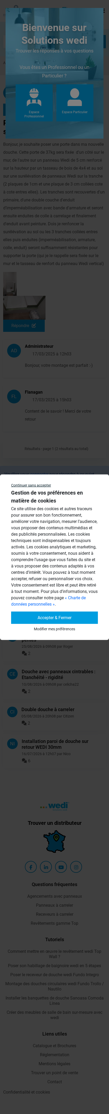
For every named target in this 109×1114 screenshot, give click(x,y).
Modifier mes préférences (54, 629)
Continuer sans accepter (31, 485)
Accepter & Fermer (54, 617)
